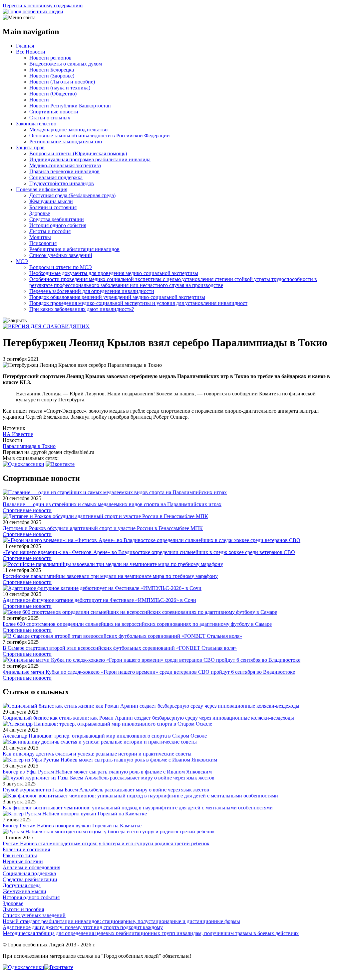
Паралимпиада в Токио (29, 446)
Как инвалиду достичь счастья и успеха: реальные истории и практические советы (97, 754)
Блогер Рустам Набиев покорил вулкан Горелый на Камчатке (72, 825)
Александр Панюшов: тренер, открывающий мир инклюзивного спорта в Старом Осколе (105, 736)
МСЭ (22, 261)
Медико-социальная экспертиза (65, 165)
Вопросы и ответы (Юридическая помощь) (78, 153)
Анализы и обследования (31, 867)
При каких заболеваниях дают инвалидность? (81, 309)
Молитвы (40, 237)
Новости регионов (50, 58)
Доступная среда (22, 885)
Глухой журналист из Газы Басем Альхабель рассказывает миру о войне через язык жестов (106, 789)
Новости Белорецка (51, 69)
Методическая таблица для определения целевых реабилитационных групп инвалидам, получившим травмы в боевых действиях (151, 933)
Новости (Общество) (53, 93)
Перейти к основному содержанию (43, 5)
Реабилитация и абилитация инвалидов (74, 249)
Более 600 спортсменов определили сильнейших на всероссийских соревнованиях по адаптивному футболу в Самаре (137, 624)
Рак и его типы (20, 855)
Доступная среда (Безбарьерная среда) (72, 195)
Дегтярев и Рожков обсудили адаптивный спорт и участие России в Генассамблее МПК (103, 528)
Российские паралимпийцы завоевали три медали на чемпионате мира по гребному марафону (110, 576)
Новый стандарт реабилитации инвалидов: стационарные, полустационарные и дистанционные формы (121, 921)
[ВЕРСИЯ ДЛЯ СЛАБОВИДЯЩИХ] (46, 326)
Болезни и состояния (53, 207)
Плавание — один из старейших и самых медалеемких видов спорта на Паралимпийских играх (112, 504)
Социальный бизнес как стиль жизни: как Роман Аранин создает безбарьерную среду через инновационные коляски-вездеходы (148, 718)
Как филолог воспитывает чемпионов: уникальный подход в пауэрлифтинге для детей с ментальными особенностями (138, 807)
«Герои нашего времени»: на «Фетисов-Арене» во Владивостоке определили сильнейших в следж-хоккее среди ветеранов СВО (149, 552)
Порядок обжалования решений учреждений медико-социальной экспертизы (117, 297)
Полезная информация (41, 189)
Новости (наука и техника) (59, 87)
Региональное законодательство (65, 141)
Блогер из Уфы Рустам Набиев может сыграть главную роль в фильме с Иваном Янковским (107, 771)
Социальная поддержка (56, 177)
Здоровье (39, 213)
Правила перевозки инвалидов (64, 171)
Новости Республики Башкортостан (70, 105)
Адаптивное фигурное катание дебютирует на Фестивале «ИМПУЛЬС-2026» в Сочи (99, 600)
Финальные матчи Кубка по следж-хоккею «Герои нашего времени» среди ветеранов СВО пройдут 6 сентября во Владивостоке (149, 672)
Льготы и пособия (50, 231)
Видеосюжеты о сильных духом (65, 64)
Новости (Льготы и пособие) (62, 81)
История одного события (57, 225)
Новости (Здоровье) (51, 75)
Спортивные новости (53, 111)
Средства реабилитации (56, 219)
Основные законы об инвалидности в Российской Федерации (99, 135)
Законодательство (36, 123)
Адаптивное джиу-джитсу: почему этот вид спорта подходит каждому (83, 927)
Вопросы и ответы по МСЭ (60, 267)
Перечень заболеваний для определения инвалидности (91, 291)
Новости (39, 99)
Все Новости (30, 52)
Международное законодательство (68, 129)
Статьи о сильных (49, 117)
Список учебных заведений (60, 255)
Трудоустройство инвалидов (61, 183)
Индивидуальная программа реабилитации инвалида (90, 159)
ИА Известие (18, 434)
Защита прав (30, 147)
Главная (25, 46)
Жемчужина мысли (51, 201)
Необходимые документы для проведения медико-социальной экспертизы (113, 273)
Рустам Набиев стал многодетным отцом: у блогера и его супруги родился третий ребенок (106, 843)
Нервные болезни (23, 861)
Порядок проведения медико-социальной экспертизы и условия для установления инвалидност (138, 303)
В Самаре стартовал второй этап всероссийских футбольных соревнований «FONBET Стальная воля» (120, 648)
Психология (43, 243)
